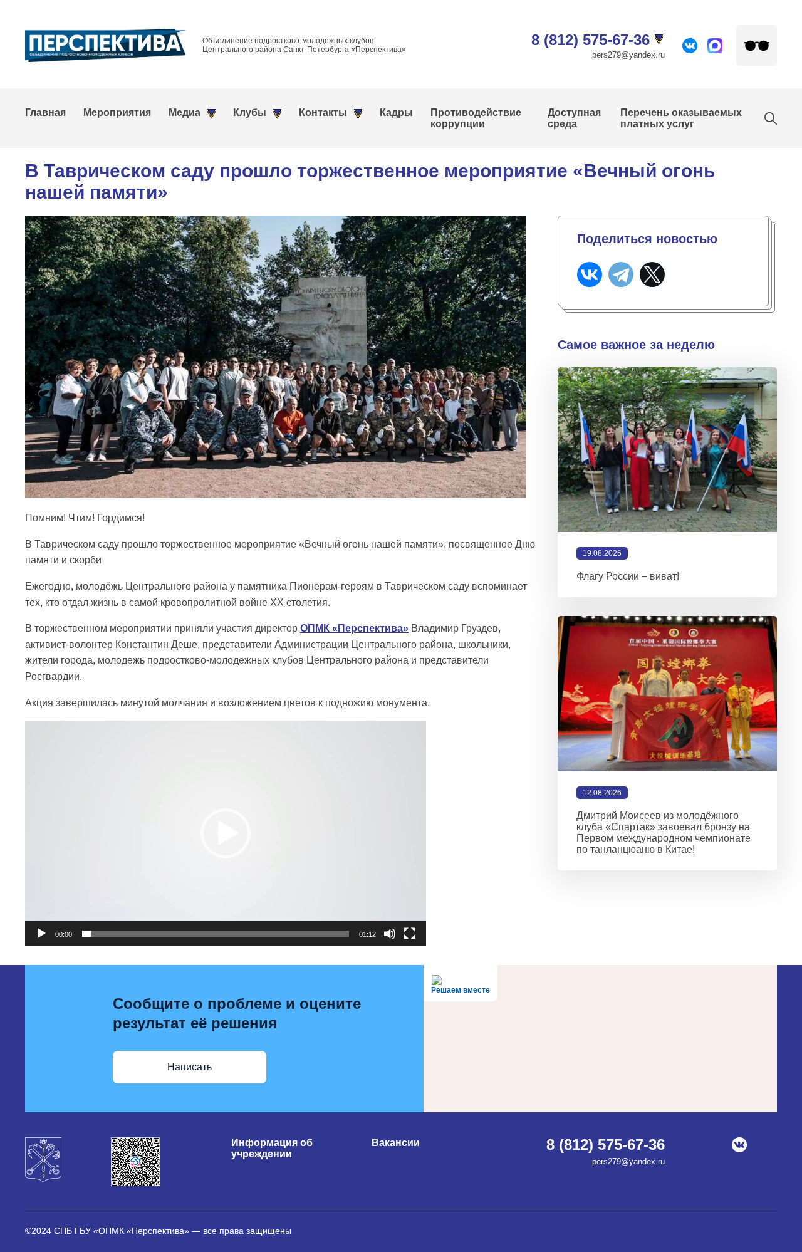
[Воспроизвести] (41, 933)
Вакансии (396, 1142)
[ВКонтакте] (589, 274)
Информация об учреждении (272, 1148)
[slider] (215, 934)
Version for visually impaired (756, 45)
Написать (189, 1067)
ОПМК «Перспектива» (354, 628)
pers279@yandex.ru (628, 55)
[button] (225, 833)
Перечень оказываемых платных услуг (681, 118)
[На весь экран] (410, 933)
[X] (652, 274)
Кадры (396, 112)
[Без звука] (389, 933)
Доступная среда (574, 118)
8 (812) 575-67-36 (590, 39)
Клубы (249, 112)
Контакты (323, 112)
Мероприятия (117, 112)
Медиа (184, 112)
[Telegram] (620, 274)
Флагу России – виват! (627, 576)
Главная (45, 112)
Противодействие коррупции (475, 118)
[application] (225, 833)
